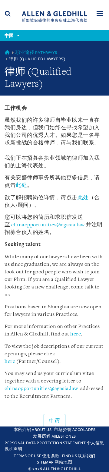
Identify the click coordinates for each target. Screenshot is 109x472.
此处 (21, 185)
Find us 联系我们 (78, 456)
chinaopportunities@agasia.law (48, 225)
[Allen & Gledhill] (54, 16)
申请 (54, 420)
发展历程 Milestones (54, 436)
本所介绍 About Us (33, 430)
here (75, 334)
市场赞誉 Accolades (74, 430)
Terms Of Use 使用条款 (37, 456)
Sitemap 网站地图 (54, 462)
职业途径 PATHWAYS (36, 52)
